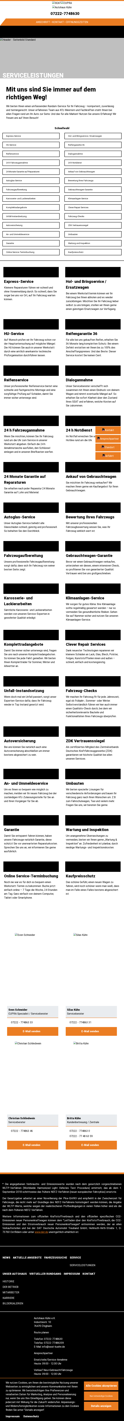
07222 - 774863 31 (80, 1022)
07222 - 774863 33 (22, 1022)
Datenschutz (31, 1416)
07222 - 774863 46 (22, 1130)
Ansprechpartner (43, 1353)
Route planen (42, 1332)
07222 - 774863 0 (80, 1130)
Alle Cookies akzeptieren (101, 1385)
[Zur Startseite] (62, 7)
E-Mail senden (32, 1031)
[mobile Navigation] (6, 32)
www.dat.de (41, 1232)
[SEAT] (56, 2)
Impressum (13, 1416)
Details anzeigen (101, 1406)
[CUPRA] (66, 2)
